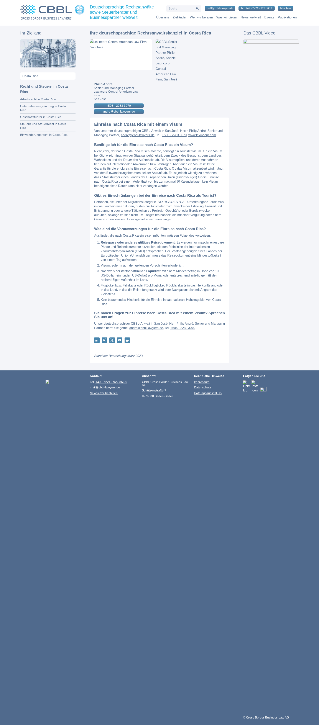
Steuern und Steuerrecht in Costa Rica (43, 125)
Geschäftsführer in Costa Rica (40, 117)
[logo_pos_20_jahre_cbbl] (52, 13)
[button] (97, 340)
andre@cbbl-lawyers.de (118, 111)
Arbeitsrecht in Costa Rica (38, 99)
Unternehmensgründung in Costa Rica (43, 108)
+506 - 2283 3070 (118, 105)
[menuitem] (218, 8)
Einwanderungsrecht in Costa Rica (43, 134)
